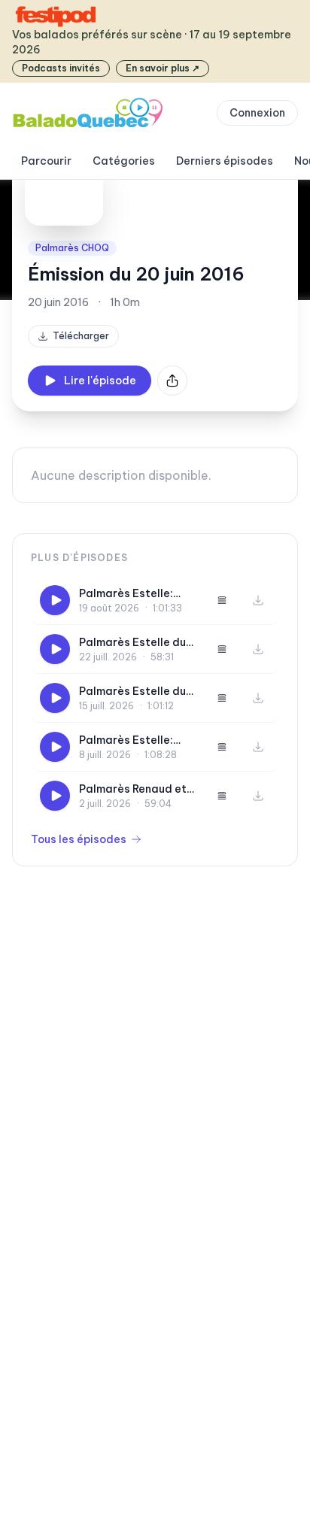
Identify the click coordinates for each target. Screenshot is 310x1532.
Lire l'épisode (100, 380)
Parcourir (46, 161)
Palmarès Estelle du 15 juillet (132, 691)
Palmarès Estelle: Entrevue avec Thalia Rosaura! (136, 594)
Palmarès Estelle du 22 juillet (132, 643)
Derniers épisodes (224, 161)
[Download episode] (258, 600)
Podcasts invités (61, 68)
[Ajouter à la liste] (222, 600)
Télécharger (81, 335)
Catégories (124, 161)
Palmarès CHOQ (72, 247)
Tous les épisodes (78, 839)
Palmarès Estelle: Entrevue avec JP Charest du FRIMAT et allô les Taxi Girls (137, 740)
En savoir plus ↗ (162, 68)
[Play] (55, 600)
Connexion (257, 113)
